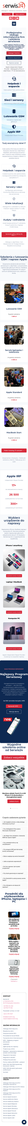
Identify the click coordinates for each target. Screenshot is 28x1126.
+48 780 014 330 (8, 1006)
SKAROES (6, 1044)
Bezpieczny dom (8, 1031)
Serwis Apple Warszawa (10, 1108)
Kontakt (5, 1072)
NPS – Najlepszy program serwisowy (11, 1041)
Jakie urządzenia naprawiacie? (12, 861)
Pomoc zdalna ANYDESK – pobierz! (14, 1062)
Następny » (14, 981)
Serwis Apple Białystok (10, 1104)
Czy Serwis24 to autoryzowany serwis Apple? (14, 879)
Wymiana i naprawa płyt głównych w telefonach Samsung (14, 970)
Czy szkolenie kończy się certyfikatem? (10, 843)
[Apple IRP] (14, 127)
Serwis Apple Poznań (9, 1111)
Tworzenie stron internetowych (13, 1038)
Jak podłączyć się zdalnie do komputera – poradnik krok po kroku (14, 922)
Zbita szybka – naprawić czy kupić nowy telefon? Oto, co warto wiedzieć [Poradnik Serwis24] (14, 946)
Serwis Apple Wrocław (10, 1106)
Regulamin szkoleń (9, 1057)
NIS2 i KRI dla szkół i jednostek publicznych (12, 1069)
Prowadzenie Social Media (11, 1035)
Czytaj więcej (14, 928)
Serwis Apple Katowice (10, 1113)
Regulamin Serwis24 (9, 1055)
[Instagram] (14, 18)
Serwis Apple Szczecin (10, 1097)
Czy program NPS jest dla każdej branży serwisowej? (12, 850)
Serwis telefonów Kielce (10, 1099)
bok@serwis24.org (9, 1017)
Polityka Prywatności (9, 1060)
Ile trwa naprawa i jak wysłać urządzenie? (11, 867)
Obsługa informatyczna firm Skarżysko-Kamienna (11, 1083)
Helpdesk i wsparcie (14, 85)
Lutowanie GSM (14, 116)
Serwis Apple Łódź (8, 1118)
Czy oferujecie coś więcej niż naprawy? (11, 886)
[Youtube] (17, 18)
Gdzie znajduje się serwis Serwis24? (14, 856)
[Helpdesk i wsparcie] (14, 79)
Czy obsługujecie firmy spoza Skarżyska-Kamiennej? (11, 829)
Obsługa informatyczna (10, 1028)
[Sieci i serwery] (14, 95)
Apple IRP (14, 131)
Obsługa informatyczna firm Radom (11, 1089)
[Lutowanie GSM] (14, 111)
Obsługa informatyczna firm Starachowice (11, 1093)
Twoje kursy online (9, 1049)
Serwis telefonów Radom (11, 1101)
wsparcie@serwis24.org (10, 1018)
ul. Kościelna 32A (8, 1001)
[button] (14, 24)
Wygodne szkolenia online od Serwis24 (14, 747)
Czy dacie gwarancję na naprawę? (13, 873)
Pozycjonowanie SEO (9, 1033)
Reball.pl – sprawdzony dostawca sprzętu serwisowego (13, 1052)
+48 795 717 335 (8, 1008)
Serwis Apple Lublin (9, 1115)
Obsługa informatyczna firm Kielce (13, 1087)
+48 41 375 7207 (8, 1014)
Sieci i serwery (14, 99)
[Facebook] (10, 18)
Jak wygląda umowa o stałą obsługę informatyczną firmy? (13, 823)
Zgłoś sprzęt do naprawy (10, 1046)
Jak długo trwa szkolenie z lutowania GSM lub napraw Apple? (13, 836)
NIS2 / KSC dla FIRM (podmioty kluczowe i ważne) (12, 1065)
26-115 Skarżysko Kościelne (11, 1003)
